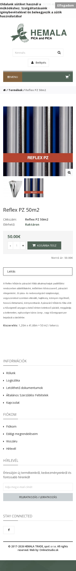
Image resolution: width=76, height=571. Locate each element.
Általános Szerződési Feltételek (27, 395)
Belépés (40, 62)
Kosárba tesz (46, 245)
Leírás (11, 271)
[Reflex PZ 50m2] (69, 172)
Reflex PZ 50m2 (35, 90)
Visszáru (11, 441)
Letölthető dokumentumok (24, 388)
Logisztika (13, 380)
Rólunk (10, 373)
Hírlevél (11, 449)
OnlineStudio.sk (48, 550)
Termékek (15, 90)
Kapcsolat (13, 403)
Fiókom (11, 426)
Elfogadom (65, 5)
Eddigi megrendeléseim (22, 434)
